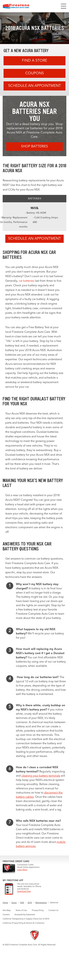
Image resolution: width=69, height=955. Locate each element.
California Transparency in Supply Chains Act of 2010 (26, 919)
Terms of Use (21, 911)
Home (5, 903)
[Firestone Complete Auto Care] (16, 6)
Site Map (7, 911)
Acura (14, 903)
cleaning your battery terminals (40, 776)
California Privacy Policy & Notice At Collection (23, 923)
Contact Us (53, 911)
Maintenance (41, 903)
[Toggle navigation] (63, 6)
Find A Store (34, 61)
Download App (24, 891)
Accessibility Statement (25, 915)
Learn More (22, 870)
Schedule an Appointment (34, 86)
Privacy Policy (38, 911)
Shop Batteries (34, 146)
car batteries (26, 281)
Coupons (34, 73)
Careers (6, 915)
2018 (30, 903)
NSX (22, 903)
